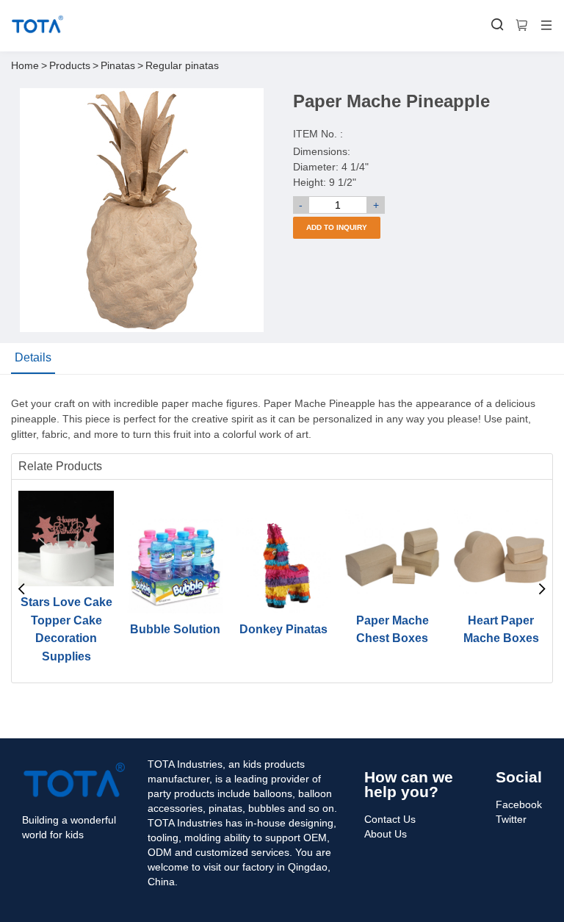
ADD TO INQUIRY (336, 227)
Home (25, 65)
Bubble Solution (175, 628)
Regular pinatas (182, 65)
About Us (385, 834)
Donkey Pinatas (283, 628)
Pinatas (118, 65)
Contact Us (390, 819)
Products (69, 65)
